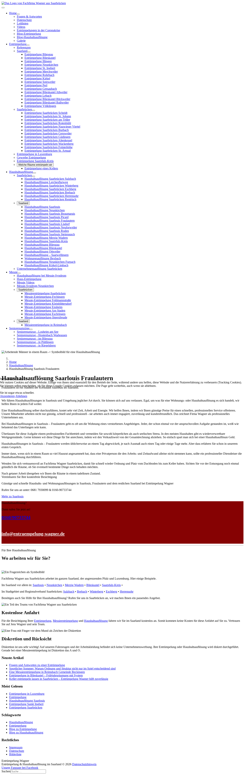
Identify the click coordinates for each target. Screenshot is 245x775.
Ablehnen (21, 396)
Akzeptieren (7, 396)
